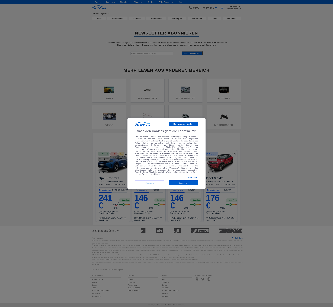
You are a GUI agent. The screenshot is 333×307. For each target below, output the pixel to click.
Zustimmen (183, 183)
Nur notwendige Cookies (183, 124)
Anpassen (150, 183)
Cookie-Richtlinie (150, 172)
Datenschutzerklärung (151, 174)
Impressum (193, 178)
